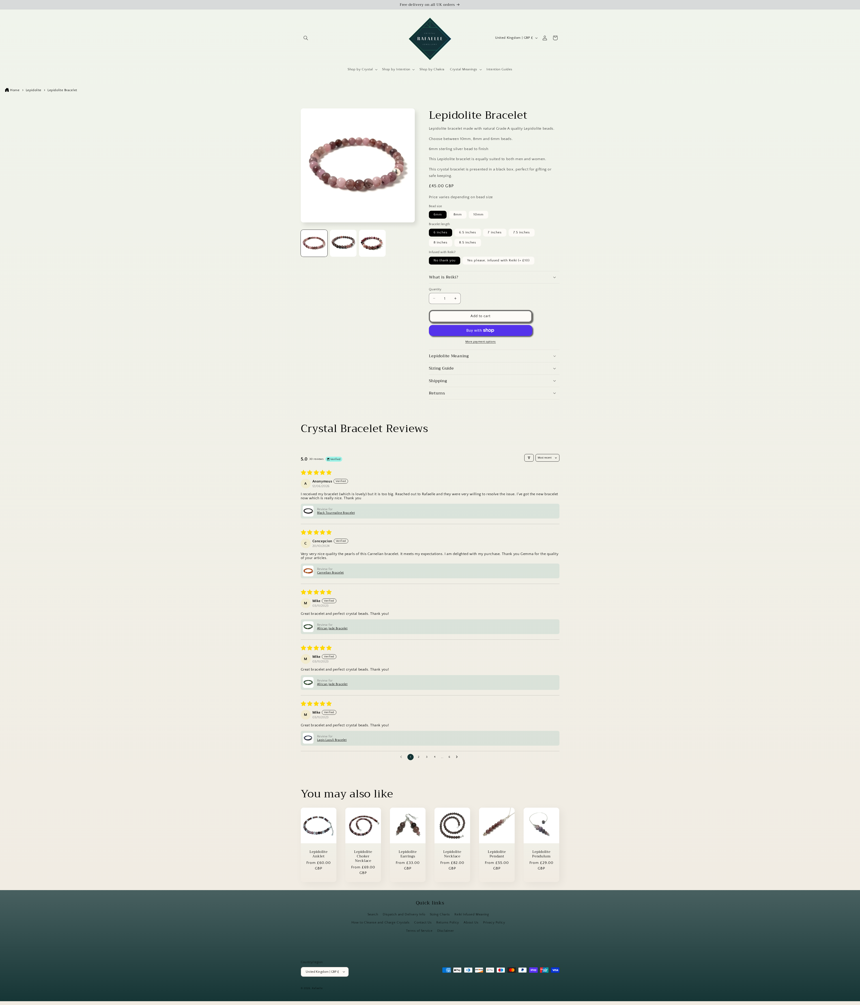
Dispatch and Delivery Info (404, 915)
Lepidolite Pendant (497, 854)
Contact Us (423, 923)
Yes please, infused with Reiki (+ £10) (498, 260)
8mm (458, 214)
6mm (438, 214)
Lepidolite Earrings (408, 854)
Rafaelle (317, 988)
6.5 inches (467, 232)
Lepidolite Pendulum (541, 854)
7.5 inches (521, 232)
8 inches (440, 242)
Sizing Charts (440, 915)
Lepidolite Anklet (318, 854)
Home (15, 90)
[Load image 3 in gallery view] (372, 243)
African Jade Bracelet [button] (332, 628)
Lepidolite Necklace (452, 854)
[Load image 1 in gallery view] (314, 243)
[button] (306, 38)
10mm (478, 214)
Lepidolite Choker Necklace (363, 856)
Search (373, 915)
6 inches (440, 232)
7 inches (494, 232)
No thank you (445, 260)
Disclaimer (445, 931)
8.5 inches (467, 242)
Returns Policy (447, 923)
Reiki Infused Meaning (471, 915)
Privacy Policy (494, 923)
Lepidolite (33, 90)
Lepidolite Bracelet (62, 90)
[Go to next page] (458, 757)
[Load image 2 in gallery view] (343, 243)
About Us (471, 923)
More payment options (480, 341)
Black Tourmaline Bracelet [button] (336, 513)
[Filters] (529, 458)
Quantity (435, 289)
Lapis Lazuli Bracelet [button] (332, 740)
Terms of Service (419, 931)
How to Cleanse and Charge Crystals (380, 923)
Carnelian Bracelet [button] (330, 573)
